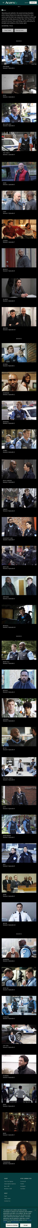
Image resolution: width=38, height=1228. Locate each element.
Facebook (23, 1181)
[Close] (35, 1210)
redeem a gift (8, 1188)
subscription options (10, 1184)
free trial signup (8, 1181)
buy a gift (6, 1186)
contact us (7, 1201)
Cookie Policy (15, 1221)
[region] (19, 1217)
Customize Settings (12, 1225)
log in (27, 2)
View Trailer (7, 30)
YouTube (22, 1188)
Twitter (22, 1184)
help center (7, 1198)
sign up (33, 2)
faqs (5, 1196)
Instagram (23, 1186)
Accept (25, 1225)
